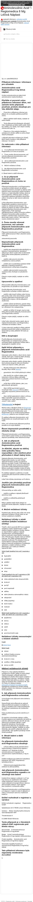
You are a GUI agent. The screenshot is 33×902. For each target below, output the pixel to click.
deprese (18, 369)
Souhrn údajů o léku (12, 34)
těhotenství (27, 408)
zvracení (15, 390)
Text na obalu (10, 39)
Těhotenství (7, 404)
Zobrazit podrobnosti (15, 5)
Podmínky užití (10, 901)
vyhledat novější (21, 19)
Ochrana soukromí (21, 901)
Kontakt (30, 901)
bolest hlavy (7, 645)
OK (23, 5)
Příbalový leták (10, 29)
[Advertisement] (16, 60)
